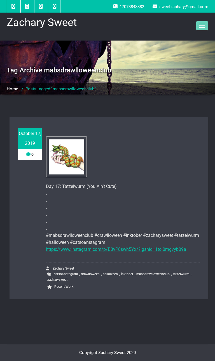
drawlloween (90, 274)
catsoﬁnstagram (66, 274)
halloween (110, 274)
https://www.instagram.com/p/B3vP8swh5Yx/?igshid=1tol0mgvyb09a (116, 249)
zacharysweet (57, 280)
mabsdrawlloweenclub (153, 274)
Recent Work (63, 287)
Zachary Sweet (63, 268)
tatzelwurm (181, 274)
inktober (127, 274)
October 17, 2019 (30, 138)
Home (12, 88)
